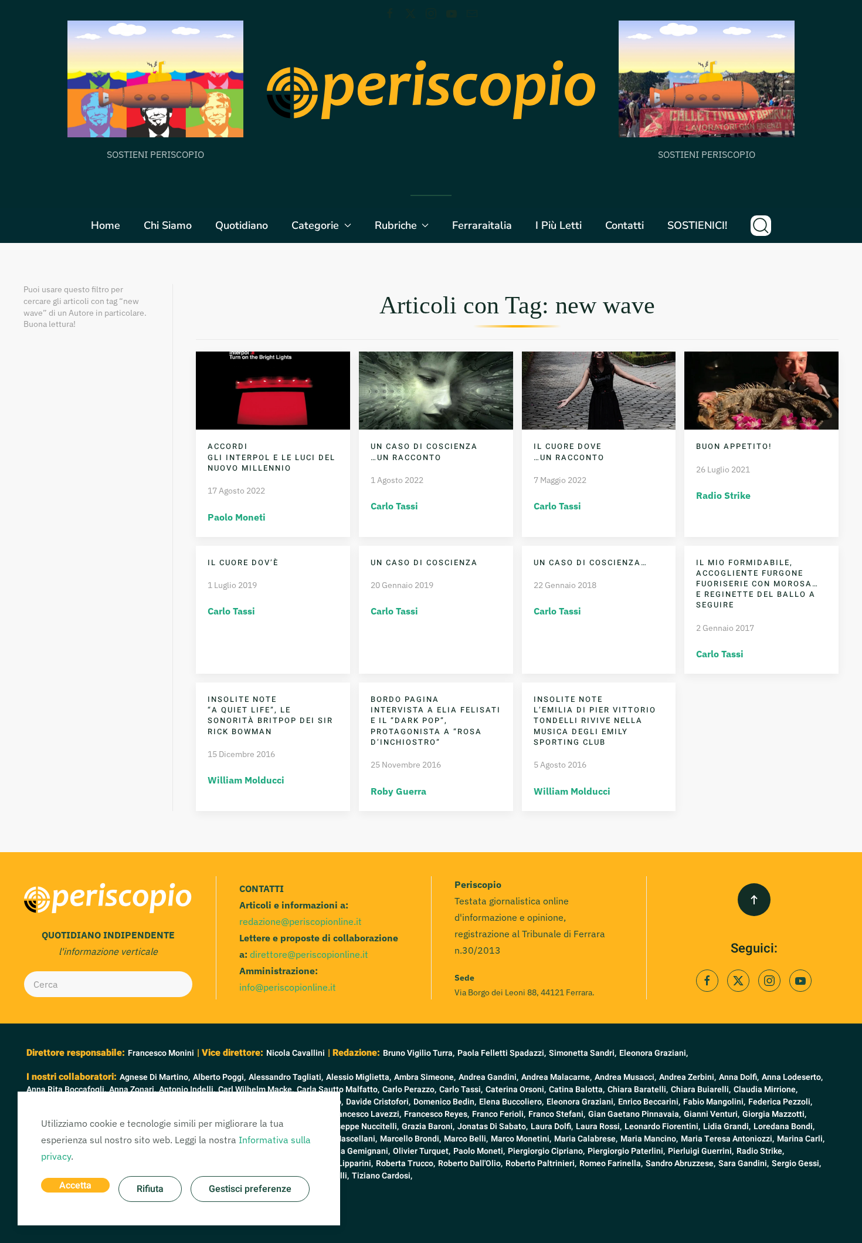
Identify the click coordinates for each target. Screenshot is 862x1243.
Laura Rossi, (599, 1126)
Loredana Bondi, (784, 1126)
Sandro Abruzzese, (680, 1163)
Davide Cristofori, (378, 1102)
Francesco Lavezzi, (365, 1114)
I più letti (558, 225)
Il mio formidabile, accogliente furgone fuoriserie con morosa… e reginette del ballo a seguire (757, 584)
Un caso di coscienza (424, 562)
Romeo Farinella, (611, 1163)
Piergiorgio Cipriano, (546, 1151)
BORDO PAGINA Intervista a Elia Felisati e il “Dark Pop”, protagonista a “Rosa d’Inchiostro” (436, 721)
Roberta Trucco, (405, 1163)
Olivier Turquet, (421, 1151)
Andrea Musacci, (625, 1077)
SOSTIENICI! (697, 225)
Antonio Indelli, (187, 1089)
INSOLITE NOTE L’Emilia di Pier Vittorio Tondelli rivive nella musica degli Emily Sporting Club (595, 721)
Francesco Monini (161, 1053)
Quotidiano (241, 225)
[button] (761, 225)
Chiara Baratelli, (638, 1089)
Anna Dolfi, (739, 1077)
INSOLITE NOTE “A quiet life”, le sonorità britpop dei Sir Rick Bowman (270, 715)
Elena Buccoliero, (511, 1102)
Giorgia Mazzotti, (774, 1114)
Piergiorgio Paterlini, (626, 1151)
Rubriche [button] (396, 225)
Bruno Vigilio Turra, (418, 1053)
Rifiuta (150, 1189)
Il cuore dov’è (243, 562)
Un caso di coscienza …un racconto (424, 451)
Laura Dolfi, (552, 1126)
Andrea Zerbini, (687, 1077)
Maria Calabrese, (585, 1139)
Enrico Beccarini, (649, 1102)
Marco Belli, (466, 1139)
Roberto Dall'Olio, (470, 1163)
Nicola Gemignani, (355, 1151)
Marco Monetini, (521, 1139)
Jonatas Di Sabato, (492, 1126)
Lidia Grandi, (727, 1126)
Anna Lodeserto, (792, 1077)
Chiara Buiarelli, (701, 1089)
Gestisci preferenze (250, 1189)
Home (105, 225)
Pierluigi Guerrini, (701, 1151)
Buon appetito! (734, 446)
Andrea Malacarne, (556, 1077)
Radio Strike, (760, 1151)
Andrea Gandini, (488, 1077)
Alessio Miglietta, (358, 1077)
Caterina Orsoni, (516, 1089)
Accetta (75, 1185)
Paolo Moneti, (479, 1151)
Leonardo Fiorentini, (662, 1126)
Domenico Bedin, (444, 1102)
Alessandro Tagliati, (286, 1077)
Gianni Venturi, (711, 1114)
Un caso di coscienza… (590, 562)
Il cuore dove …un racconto (569, 451)
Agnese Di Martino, (155, 1077)
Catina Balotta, (577, 1089)
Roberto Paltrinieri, (540, 1163)
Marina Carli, (800, 1139)
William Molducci (246, 780)
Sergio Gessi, (796, 1163)
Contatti (624, 225)
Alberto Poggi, (219, 1077)
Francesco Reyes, (436, 1114)
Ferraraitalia (482, 225)
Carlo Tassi (394, 506)
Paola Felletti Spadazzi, (501, 1053)
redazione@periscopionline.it (300, 921)
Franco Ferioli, (498, 1114)
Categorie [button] (315, 225)
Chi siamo (168, 225)
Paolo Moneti (237, 517)
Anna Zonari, (132, 1089)
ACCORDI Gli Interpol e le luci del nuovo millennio (271, 457)
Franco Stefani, (556, 1114)
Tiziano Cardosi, (382, 1176)
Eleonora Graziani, (653, 1053)
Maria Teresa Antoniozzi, (727, 1139)
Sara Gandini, (743, 1163)
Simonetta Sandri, (582, 1053)
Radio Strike (723, 495)
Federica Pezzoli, (780, 1102)
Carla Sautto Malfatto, (338, 1089)
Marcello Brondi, (410, 1139)
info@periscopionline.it (287, 987)
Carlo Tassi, (461, 1089)
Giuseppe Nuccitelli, (361, 1126)
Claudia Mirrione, (765, 1089)
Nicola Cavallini (295, 1053)
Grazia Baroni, (428, 1126)
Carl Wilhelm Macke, (256, 1089)
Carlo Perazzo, (409, 1089)
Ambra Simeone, (425, 1077)
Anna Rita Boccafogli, (66, 1089)
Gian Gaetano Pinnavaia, (634, 1114)
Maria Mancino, (649, 1139)
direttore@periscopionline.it (309, 954)
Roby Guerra (398, 791)
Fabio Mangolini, (714, 1102)
